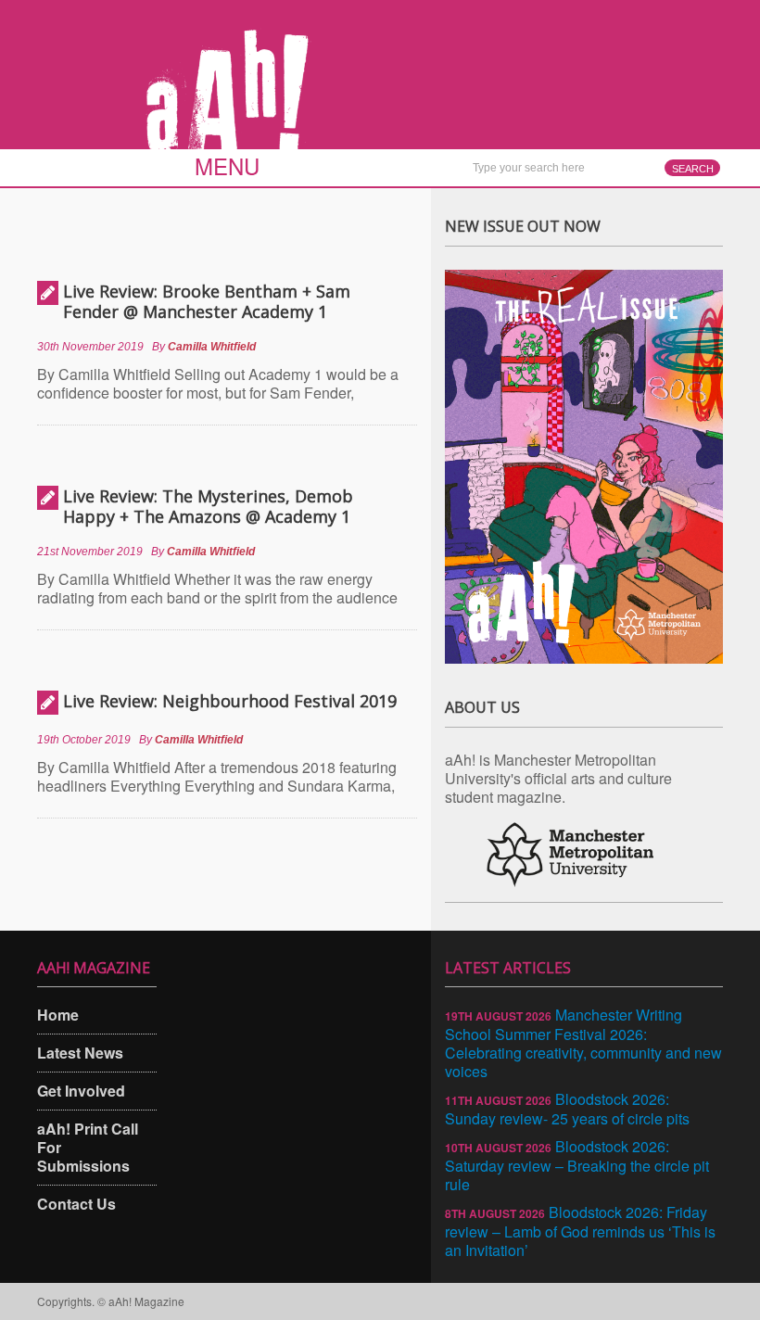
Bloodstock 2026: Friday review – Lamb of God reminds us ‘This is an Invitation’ (580, 1231)
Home (58, 1014)
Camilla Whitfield (212, 346)
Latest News (80, 1052)
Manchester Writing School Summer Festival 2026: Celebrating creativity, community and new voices (583, 1043)
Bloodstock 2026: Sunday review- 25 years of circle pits (567, 1108)
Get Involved (81, 1090)
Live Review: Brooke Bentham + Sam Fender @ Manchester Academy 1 (206, 301)
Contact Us (76, 1203)
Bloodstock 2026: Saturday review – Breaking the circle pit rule (577, 1165)
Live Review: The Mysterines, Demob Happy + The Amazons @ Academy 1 (208, 506)
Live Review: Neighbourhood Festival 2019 (230, 701)
